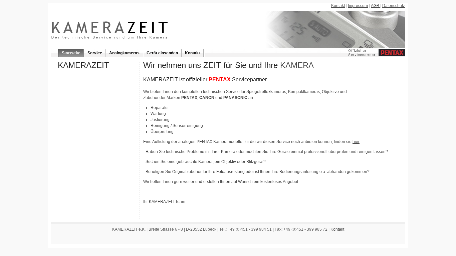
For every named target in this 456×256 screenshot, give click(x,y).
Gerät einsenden (162, 53)
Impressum (358, 5)
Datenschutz (393, 5)
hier (356, 141)
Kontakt (338, 5)
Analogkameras (124, 53)
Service (94, 53)
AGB (375, 5)
